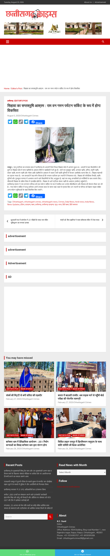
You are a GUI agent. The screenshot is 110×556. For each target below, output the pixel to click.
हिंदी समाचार (74, 204)
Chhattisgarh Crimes (29, 116)
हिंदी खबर (66, 204)
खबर (32, 204)
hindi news (79, 202)
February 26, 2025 (13, 449)
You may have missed (19, 357)
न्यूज (56, 204)
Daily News (69, 202)
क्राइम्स (27, 204)
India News (89, 202)
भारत (60, 204)
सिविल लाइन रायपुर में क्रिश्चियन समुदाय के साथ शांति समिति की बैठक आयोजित (80, 443)
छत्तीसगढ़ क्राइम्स (48, 204)
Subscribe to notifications (68, 487)
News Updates (13, 204)
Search (50, 517)
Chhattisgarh (17, 202)
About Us (88, 2)
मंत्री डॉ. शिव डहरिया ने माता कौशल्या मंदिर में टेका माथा (79, 220)
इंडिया (22, 204)
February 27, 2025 (13, 399)
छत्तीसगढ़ (10, 101)
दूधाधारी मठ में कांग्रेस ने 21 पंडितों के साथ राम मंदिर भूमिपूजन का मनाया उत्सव (29, 221)
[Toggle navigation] (7, 42)
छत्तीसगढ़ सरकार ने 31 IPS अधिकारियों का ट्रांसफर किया (25, 489)
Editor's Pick (21, 101)
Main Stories (27, 389)
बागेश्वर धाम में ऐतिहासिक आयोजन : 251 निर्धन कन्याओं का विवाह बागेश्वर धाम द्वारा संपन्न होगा (27, 443)
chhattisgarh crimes (32, 202)
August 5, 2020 (13, 116)
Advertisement (100, 2)
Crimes (61, 202)
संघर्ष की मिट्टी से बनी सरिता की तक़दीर (24, 395)
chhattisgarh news (50, 202)
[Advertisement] (55, 65)
